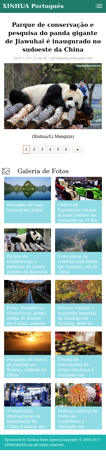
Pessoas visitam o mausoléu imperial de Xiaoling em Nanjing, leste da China (77, 318)
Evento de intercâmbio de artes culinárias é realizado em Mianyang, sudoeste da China (78, 372)
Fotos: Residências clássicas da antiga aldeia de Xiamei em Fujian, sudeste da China (26, 318)
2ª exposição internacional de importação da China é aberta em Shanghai (26, 421)
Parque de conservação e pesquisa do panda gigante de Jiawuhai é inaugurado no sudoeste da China (27, 269)
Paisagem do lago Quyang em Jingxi (25, 207)
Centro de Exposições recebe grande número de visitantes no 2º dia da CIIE (77, 215)
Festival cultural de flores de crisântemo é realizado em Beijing (77, 421)
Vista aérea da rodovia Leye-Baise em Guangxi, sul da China (77, 264)
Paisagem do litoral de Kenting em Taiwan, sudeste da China (27, 367)
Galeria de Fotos (43, 171)
